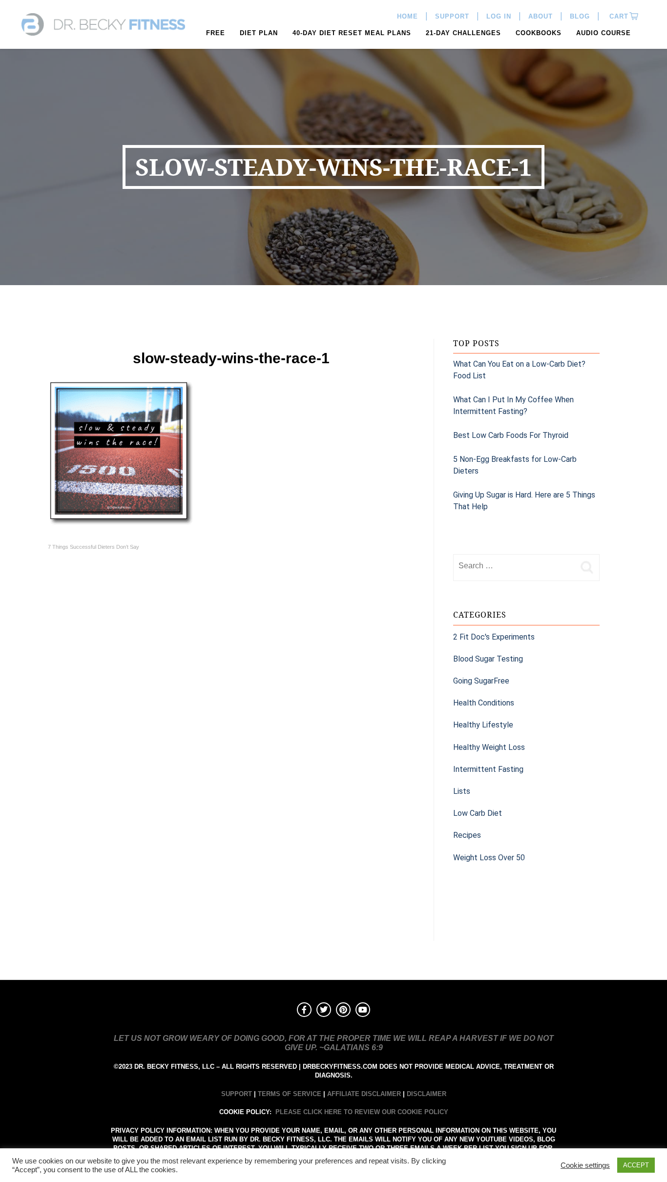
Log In (498, 16)
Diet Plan (259, 33)
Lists (461, 791)
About (540, 16)
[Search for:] (514, 566)
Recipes (467, 835)
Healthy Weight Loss (489, 747)
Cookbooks (539, 33)
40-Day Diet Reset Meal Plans (351, 33)
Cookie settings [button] (585, 1165)
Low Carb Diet (477, 813)
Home (407, 16)
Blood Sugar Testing (488, 659)
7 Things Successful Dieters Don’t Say (93, 547)
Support (452, 16)
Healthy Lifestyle (483, 724)
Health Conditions (483, 702)
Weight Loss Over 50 (489, 857)
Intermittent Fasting (488, 769)
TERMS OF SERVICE (289, 1094)
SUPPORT (236, 1094)
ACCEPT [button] (636, 1165)
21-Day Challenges (463, 33)
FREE (215, 33)
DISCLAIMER (426, 1094)
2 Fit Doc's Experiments (494, 637)
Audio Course (603, 33)
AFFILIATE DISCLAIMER (364, 1094)
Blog (580, 16)
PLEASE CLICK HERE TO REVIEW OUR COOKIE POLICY (361, 1112)
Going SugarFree (481, 680)
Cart (617, 16)
